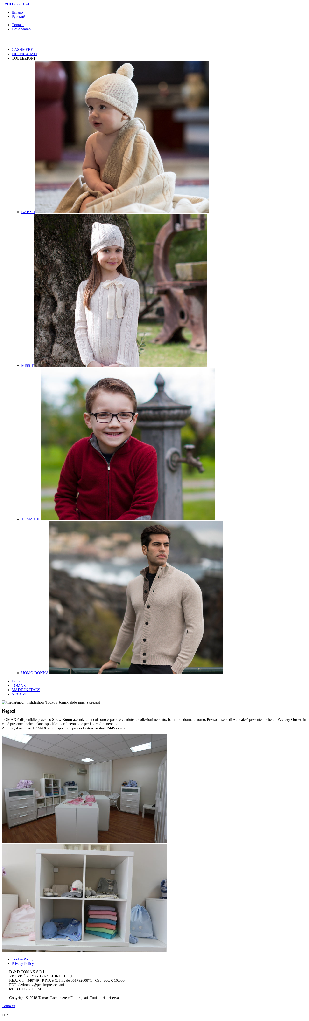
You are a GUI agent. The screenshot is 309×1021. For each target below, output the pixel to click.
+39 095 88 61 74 (15, 4)
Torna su (8, 1006)
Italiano (17, 12)
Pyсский (18, 16)
